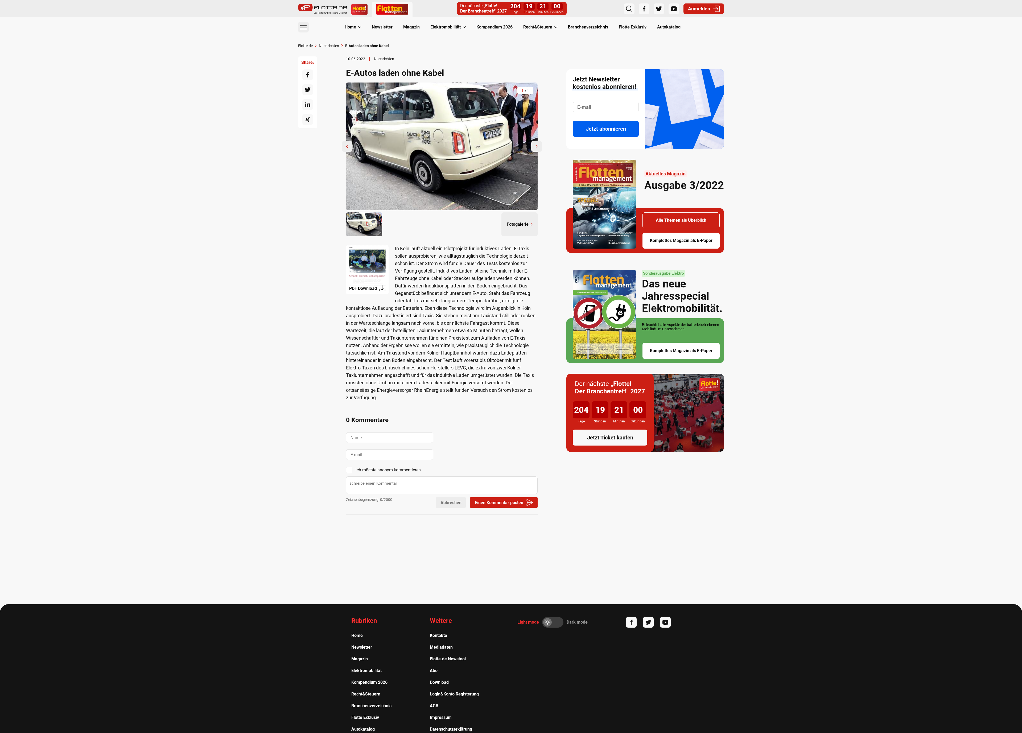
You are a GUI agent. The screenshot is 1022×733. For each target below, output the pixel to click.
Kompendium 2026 (494, 27)
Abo (434, 670)
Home (350, 27)
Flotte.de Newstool (448, 658)
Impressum (441, 717)
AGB (434, 705)
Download (439, 682)
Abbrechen (450, 502)
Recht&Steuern (537, 27)
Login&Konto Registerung (454, 694)
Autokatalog (669, 27)
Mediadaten (441, 647)
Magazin (411, 27)
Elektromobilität (445, 27)
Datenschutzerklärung (451, 729)
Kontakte (438, 635)
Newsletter (382, 27)
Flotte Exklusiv (632, 27)
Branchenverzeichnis (588, 27)
